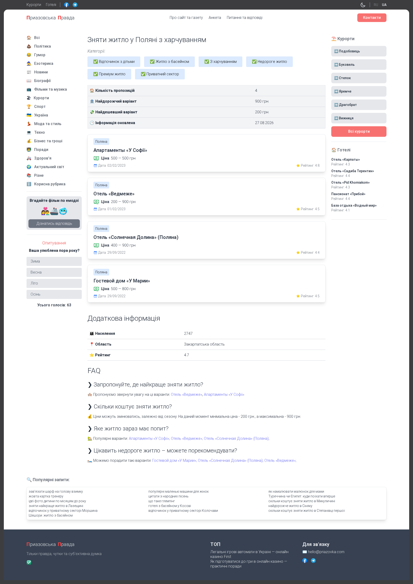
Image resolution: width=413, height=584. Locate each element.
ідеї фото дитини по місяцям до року (57, 501)
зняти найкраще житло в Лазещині (56, 506)
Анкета (215, 17)
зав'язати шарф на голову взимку (56, 491)
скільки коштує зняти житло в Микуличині (301, 501)
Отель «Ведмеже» (114, 194)
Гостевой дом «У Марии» (121, 281)
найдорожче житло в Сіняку (290, 506)
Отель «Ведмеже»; (187, 438)
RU (376, 5)
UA (384, 5)
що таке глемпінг (161, 501)
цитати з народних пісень (168, 496)
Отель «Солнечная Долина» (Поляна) (136, 237)
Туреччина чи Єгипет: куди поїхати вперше (301, 496)
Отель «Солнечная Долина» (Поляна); (236, 438)
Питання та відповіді (244, 17)
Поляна (101, 141)
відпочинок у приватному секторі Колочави (183, 510)
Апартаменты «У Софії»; (149, 438)
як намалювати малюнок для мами (296, 491)
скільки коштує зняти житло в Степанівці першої (306, 510)
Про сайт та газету (186, 17)
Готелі (51, 4)
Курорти (34, 4)
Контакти (372, 17)
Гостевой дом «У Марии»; (174, 460)
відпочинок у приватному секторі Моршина (63, 510)
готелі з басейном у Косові (169, 506)
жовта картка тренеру (46, 496)
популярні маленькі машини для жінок (178, 491)
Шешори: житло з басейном (51, 515)
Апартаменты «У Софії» (120, 150)
